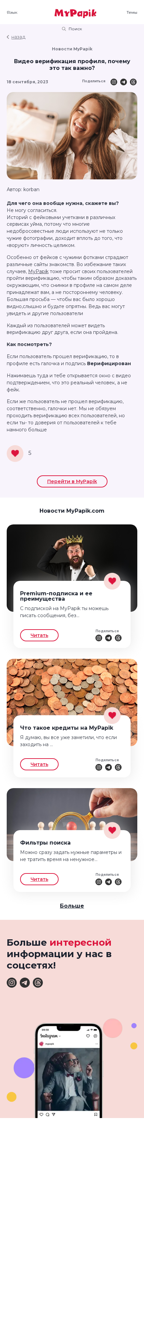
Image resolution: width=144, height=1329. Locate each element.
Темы (132, 12)
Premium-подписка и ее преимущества (56, 596)
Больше (72, 906)
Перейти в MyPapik (72, 481)
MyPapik (38, 271)
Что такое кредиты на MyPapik (66, 728)
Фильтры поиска (45, 843)
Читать (39, 635)
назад (18, 37)
